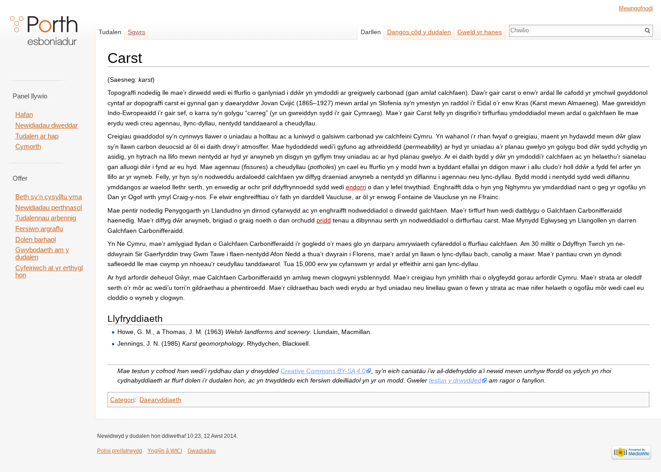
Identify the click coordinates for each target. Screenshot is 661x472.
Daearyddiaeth (160, 399)
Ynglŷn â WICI (164, 451)
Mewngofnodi (636, 8)
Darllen (371, 32)
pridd (324, 220)
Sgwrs (136, 32)
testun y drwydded (455, 380)
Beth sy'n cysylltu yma (48, 196)
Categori (122, 399)
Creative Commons (323, 370)
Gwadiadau (202, 451)
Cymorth (28, 146)
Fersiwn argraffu (39, 228)
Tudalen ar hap (36, 136)
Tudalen (109, 32)
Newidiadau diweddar (46, 125)
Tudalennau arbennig (45, 218)
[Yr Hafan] (43, 36)
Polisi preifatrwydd (119, 451)
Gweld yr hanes (479, 32)
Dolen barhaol (35, 239)
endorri (356, 187)
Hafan (24, 114)
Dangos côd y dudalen (419, 32)
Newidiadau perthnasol (48, 207)
